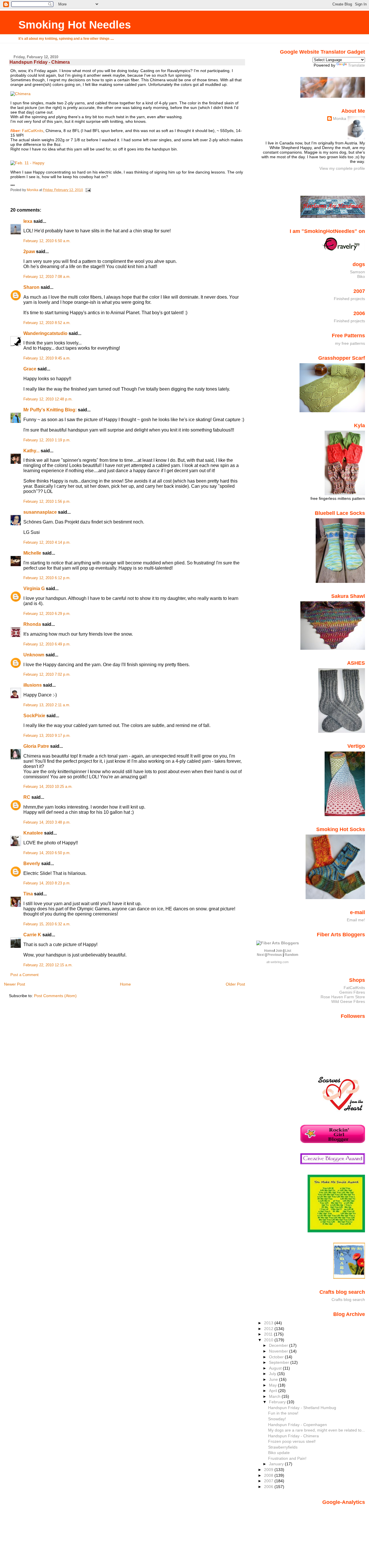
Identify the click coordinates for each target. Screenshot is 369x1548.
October (277, 1357)
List (288, 951)
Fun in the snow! (283, 1413)
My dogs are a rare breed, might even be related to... (316, 1430)
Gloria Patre (36, 746)
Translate (356, 65)
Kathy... (31, 450)
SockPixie (34, 715)
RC (26, 797)
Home (125, 984)
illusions (32, 685)
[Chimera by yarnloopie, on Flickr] (20, 93)
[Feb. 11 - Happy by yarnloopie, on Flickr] (27, 163)
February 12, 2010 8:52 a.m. (47, 323)
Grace (29, 368)
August (276, 1368)
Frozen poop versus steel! (292, 1441)
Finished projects (349, 298)
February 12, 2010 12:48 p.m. (48, 399)
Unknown (33, 654)
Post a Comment (24, 975)
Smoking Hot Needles (74, 24)
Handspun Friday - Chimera (293, 1436)
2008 (269, 1475)
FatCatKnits (32, 130)
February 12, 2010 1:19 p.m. (47, 440)
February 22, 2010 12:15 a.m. (48, 965)
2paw (29, 251)
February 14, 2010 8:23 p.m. (47, 883)
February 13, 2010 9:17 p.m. (47, 736)
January (277, 1464)
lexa (27, 221)
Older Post (235, 984)
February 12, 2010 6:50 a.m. (47, 241)
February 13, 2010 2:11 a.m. (46, 705)
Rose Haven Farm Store (343, 997)
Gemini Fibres (352, 992)
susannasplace (40, 512)
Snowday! (277, 1419)
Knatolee (33, 833)
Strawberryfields (283, 1447)
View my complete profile (342, 168)
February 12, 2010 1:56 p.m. (47, 502)
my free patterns (350, 343)
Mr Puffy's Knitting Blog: (50, 409)
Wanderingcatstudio (45, 333)
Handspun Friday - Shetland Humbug (302, 1407)
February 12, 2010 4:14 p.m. (47, 543)
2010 (269, 1340)
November (279, 1351)
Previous (274, 955)
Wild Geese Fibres (348, 1001)
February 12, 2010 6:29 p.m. (47, 614)
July (273, 1373)
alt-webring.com (277, 962)
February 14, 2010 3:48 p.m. (47, 822)
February (278, 1402)
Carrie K (32, 934)
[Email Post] (88, 190)
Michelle (32, 553)
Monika (339, 118)
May (273, 1385)
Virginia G (34, 588)
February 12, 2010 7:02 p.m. (47, 675)
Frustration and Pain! (287, 1458)
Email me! (356, 920)
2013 (269, 1323)
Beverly (31, 863)
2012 (269, 1328)
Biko (361, 276)
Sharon (31, 287)
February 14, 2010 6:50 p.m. (47, 853)
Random (291, 955)
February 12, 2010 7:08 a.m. (47, 277)
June (274, 1379)
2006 (269, 1486)
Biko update (279, 1452)
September (279, 1362)
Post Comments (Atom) (55, 995)
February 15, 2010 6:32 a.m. (47, 924)
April (273, 1390)
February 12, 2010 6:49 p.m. (47, 644)
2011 (269, 1334)
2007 (269, 1481)
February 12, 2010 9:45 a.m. (47, 358)
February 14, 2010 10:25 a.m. (48, 787)
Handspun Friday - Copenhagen (297, 1424)
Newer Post (14, 984)
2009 (269, 1469)
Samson (357, 272)
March (275, 1396)
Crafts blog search (348, 1299)
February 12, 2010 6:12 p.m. (47, 578)
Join (279, 951)
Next (261, 955)
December (279, 1345)
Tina (28, 893)
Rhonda (32, 624)
